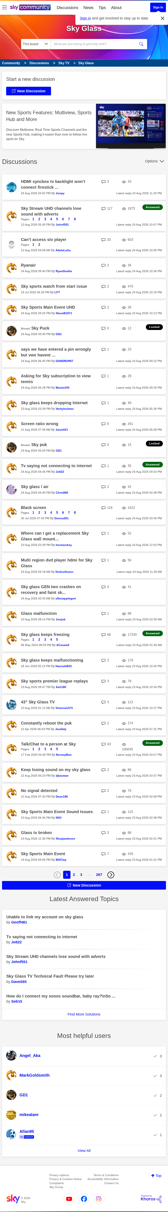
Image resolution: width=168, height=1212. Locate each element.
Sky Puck (40, 328)
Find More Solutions (84, 1014)
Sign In (158, 7)
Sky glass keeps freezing (45, 634)
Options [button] (151, 161)
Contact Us (111, 1183)
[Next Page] (111, 875)
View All (84, 1151)
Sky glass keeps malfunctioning (52, 660)
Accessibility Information (103, 1179)
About (116, 7)
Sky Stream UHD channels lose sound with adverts (56, 956)
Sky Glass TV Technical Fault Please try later (50, 976)
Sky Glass (84, 28)
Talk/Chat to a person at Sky (48, 744)
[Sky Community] (30, 7)
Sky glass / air (35, 486)
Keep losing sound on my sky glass (55, 769)
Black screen (33, 507)
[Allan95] (21, 1139)
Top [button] (158, 1176)
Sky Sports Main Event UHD (48, 307)
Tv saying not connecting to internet (56, 465)
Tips (102, 7)
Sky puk (39, 444)
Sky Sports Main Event (43, 853)
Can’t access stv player (43, 239)
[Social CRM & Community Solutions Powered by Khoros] (151, 1199)
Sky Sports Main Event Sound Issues (57, 811)
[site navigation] (4, 7)
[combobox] (94, 44)
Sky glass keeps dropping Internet (54, 403)
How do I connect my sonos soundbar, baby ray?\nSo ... (61, 996)
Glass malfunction (39, 613)
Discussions (67, 7)
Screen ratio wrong (39, 423)
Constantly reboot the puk (46, 723)
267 (99, 875)
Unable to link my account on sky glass (44, 917)
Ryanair (28, 265)
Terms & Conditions (106, 1175)
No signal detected (39, 790)
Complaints (56, 1183)
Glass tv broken (36, 832)
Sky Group (56, 1187)
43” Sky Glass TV (38, 702)
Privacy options (59, 1175)
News (88, 7)
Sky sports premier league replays (54, 681)
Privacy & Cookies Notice (65, 1179)
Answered (153, 207)
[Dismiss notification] (162, 18)
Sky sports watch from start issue (54, 286)
